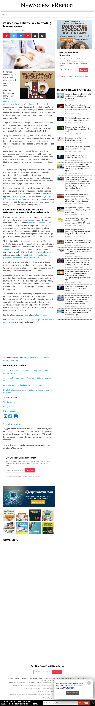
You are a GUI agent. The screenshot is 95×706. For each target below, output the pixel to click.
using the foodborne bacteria (40, 223)
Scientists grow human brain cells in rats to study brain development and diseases (78, 252)
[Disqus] (29, 572)
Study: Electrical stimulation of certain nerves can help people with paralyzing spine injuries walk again (78, 168)
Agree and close (72, 693)
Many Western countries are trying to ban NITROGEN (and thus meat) (78, 242)
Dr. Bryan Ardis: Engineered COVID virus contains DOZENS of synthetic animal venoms (78, 210)
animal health (41, 429)
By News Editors (78, 267)
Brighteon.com (9, 411)
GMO (24, 434)
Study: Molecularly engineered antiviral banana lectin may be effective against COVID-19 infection (78, 221)
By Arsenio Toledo (78, 101)
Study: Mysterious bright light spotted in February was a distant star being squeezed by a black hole (77, 108)
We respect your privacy (36, 682)
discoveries (16, 434)
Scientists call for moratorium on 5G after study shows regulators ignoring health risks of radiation (77, 262)
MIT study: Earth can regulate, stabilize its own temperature (76, 157)
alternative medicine (26, 429)
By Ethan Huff (77, 133)
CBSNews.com (9, 402)
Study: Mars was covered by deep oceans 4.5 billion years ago (77, 148)
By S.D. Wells (76, 190)
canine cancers (34, 431)
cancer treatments (18, 431)
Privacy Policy (47, 698)
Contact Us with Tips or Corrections (47, 692)
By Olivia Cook (78, 142)
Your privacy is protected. (13, 476)
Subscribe (83, 703)
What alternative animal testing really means (22, 385)
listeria (35, 437)
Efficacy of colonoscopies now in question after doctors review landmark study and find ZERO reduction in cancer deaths (77, 300)
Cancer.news (41, 315)
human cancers (10, 437)
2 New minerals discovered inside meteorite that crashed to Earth (77, 119)
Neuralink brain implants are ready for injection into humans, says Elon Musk (78, 129)
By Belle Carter (78, 256)
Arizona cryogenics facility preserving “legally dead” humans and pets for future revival (78, 232)
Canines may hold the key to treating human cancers (75, 139)
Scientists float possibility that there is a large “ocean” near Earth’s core (76, 289)
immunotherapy (24, 437)
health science (33, 434)
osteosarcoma (45, 437)
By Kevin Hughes (78, 114)
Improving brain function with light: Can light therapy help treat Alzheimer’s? (78, 96)
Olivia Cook (20, 31)
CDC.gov (6, 406)
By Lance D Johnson (79, 306)
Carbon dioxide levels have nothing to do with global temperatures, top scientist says (78, 313)
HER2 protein (46, 434)
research (7, 440)
